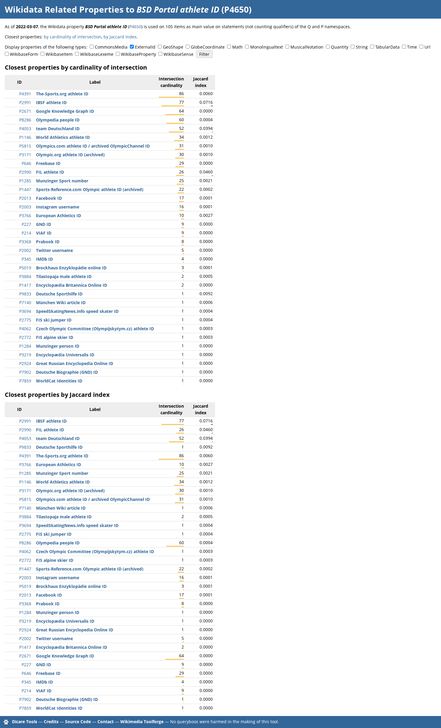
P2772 (25, 337)
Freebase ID (48, 163)
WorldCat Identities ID (59, 381)
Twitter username (54, 250)
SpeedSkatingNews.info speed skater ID (77, 311)
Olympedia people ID (58, 120)
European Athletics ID (58, 215)
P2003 (25, 207)
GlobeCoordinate (208, 47)
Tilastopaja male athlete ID (64, 276)
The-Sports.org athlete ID (62, 94)
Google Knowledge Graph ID (65, 111)
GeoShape (173, 47)
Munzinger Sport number (62, 181)
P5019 (25, 268)
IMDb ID (44, 259)
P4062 (25, 328)
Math (237, 47)
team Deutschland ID (58, 128)
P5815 (25, 146)
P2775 (25, 320)
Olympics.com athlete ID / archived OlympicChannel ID (93, 146)
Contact (106, 721)
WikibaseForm (24, 54)
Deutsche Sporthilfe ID (59, 294)
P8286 (25, 120)
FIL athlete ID (50, 172)
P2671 (25, 111)
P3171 (25, 154)
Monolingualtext (266, 47)
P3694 (25, 311)
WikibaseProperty (138, 54)
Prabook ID (47, 241)
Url (427, 47)
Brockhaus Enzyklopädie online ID (71, 268)
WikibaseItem (59, 54)
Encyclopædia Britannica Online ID (71, 285)
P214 (26, 233)
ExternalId (145, 47)
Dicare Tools (24, 721)
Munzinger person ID (57, 346)
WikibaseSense (179, 54)
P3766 (25, 215)
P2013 (25, 198)
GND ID (43, 224)
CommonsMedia (111, 47)
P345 (26, 259)
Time (412, 47)
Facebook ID (49, 198)
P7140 (25, 302)
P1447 (25, 189)
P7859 (25, 381)
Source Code (78, 721)
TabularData (387, 47)
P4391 (25, 94)
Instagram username (57, 207)
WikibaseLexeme (96, 54)
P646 (26, 163)
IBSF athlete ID (51, 102)
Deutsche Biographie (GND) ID (67, 372)
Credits (51, 721)
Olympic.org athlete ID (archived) (70, 154)
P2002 (25, 250)
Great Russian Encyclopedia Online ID (74, 363)
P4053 (25, 128)
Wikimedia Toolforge (142, 721)
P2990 (25, 172)
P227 (26, 224)
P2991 (25, 102)
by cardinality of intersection (72, 37)
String (362, 47)
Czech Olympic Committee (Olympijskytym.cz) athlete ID (95, 328)
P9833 (25, 294)
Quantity (339, 47)
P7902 (25, 372)
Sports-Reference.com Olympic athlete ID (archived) (89, 189)
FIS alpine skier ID (54, 337)
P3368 (25, 241)
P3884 (25, 276)
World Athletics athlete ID (63, 137)
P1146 (25, 137)
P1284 (25, 346)
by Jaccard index (120, 37)
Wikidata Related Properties (64, 9)
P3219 (25, 355)
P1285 (25, 181)
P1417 (25, 285)
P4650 (135, 26)
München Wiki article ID (61, 302)
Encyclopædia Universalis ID (65, 355)
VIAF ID (43, 233)
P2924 (25, 363)
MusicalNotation (306, 47)
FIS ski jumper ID (53, 320)
